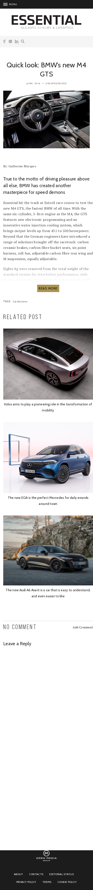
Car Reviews (20, 301)
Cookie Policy (67, 882)
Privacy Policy (26, 882)
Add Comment (83, 627)
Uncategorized (56, 83)
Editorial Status (61, 874)
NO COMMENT (20, 627)
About (18, 874)
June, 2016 (33, 83)
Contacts (36, 874)
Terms (46, 882)
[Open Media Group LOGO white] (46, 863)
